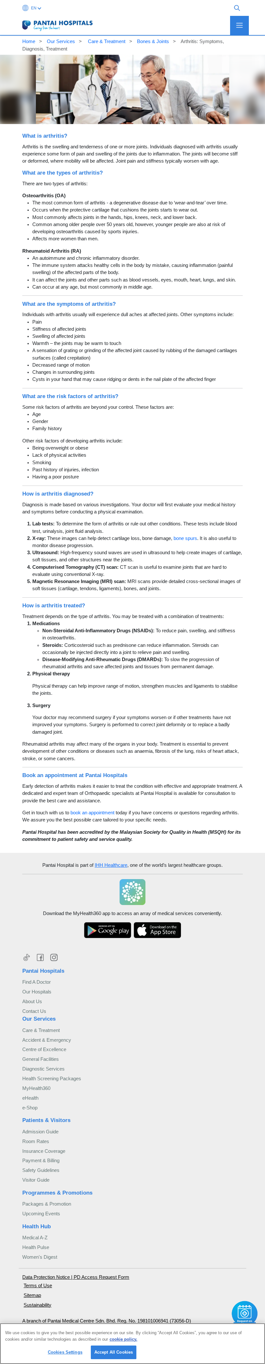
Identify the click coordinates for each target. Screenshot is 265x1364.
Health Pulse (35, 1247)
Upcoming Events (41, 1213)
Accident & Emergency (46, 1040)
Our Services (61, 41)
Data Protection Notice (46, 1277)
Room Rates (35, 1141)
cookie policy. (123, 1339)
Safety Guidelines (40, 1170)
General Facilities (40, 1059)
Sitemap (32, 1295)
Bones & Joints (153, 41)
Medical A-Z (35, 1237)
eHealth (30, 1098)
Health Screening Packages (51, 1078)
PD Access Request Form (101, 1277)
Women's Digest (39, 1257)
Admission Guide (40, 1131)
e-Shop (29, 1107)
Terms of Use (38, 1285)
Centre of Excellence (44, 1049)
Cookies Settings (65, 1352)
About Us (32, 1001)
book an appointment (92, 812)
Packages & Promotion (46, 1204)
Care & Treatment (106, 41)
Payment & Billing (40, 1160)
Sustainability (37, 1305)
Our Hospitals (36, 991)
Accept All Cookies (113, 1352)
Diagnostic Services (43, 1069)
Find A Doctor (36, 982)
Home (28, 41)
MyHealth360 (36, 1088)
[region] (132, 1343)
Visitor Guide (35, 1180)
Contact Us (34, 1011)
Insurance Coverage (43, 1151)
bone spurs (185, 538)
